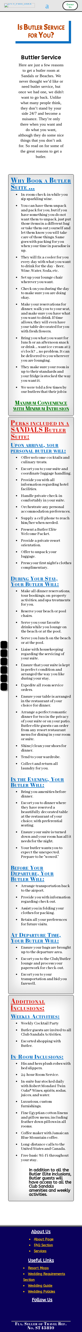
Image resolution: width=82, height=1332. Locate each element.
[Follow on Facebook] (25, 1308)
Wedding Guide (40, 1286)
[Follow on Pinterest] (44, 1308)
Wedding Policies (41, 1291)
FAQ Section (43, 1245)
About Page (44, 1239)
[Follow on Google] (45, 1315)
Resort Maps (38, 1268)
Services (40, 1251)
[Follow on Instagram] (35, 1308)
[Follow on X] (54, 1308)
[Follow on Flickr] (36, 1315)
